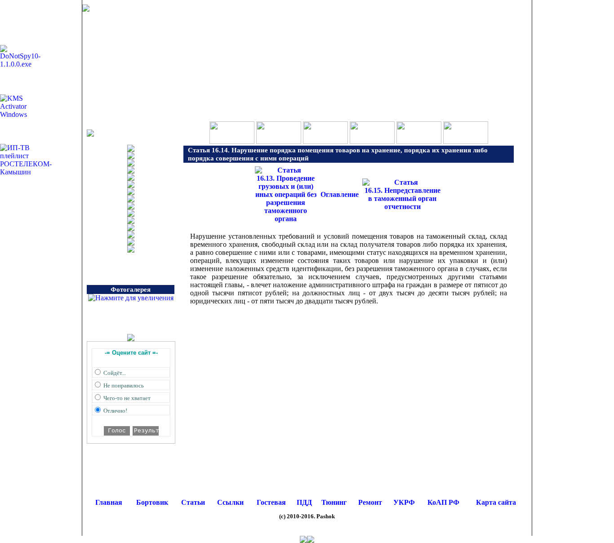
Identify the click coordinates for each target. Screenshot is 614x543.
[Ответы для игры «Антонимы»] (465, 141)
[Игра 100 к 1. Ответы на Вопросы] (231, 141)
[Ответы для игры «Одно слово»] (325, 141)
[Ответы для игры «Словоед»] (372, 141)
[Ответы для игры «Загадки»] (418, 141)
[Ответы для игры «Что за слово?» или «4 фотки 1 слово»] (278, 141)
